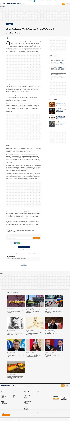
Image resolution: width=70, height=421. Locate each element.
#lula (12, 230)
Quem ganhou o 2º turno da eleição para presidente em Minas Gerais (52, 355)
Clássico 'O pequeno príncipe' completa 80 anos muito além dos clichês (34, 333)
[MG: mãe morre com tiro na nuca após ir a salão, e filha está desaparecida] (54, 301)
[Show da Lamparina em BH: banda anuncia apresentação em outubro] (52, 104)
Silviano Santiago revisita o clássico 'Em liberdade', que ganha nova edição (14, 333)
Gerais (2, 391)
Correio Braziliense (38, 392)
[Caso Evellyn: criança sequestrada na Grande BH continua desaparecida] (35, 345)
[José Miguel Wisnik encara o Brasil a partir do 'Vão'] (54, 323)
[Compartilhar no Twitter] (17, 243)
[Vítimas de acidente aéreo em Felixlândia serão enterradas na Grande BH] (16, 367)
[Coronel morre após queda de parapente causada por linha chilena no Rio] (52, 124)
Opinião (25, 392)
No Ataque (26, 408)
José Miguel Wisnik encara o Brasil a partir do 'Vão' (52, 332)
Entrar (68, 3)
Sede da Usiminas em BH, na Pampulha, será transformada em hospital (34, 311)
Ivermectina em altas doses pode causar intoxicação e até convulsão (16, 311)
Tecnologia (26, 403)
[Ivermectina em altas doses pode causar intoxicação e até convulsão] (16, 301)
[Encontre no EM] (60, 4)
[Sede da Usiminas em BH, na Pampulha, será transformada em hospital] (35, 301)
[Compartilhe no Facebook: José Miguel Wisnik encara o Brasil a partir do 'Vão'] (53, 330)
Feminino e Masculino (27, 401)
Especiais (25, 394)
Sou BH (14, 398)
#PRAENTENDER (27, 395)
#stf (33, 230)
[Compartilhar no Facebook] (15, 243)
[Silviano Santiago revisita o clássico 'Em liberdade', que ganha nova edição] (16, 323)
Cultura (2, 401)
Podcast (25, 407)
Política (22, 4)
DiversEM (2, 397)
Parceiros (14, 394)
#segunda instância (11, 231)
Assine (63, 3)
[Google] (24, 264)
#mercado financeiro (19, 230)
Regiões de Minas (27, 391)
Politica (4, 6)
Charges (25, 397)
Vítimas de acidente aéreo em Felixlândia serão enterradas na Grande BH (15, 377)
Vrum (14, 397)
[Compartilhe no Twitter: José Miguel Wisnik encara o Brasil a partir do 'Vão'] (54, 330)
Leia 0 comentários (23, 247)
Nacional (2, 395)
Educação (3, 402)
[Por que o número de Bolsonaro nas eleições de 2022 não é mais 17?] (16, 345)
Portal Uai (14, 391)
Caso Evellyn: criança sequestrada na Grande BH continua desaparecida (33, 355)
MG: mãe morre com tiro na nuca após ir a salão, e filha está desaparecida (53, 311)
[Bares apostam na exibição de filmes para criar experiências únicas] (52, 111)
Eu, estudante (37, 394)
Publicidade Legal (4, 403)
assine (30, 249)
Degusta (25, 402)
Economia (3, 394)
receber (36, 238)
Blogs (14, 395)
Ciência (25, 400)
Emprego (25, 396)
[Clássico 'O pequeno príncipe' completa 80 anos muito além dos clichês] (35, 323)
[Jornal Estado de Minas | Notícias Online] (13, 4)
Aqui (13, 396)
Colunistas (3, 400)
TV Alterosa (15, 392)
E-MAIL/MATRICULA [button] (24, 265)
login (27, 249)
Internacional (3, 396)
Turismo (25, 398)
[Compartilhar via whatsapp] (19, 243)
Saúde (2, 398)
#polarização (28, 230)
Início (1, 6)
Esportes (25, 404)
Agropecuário (26, 409)
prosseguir (6, 415)
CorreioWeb (37, 391)
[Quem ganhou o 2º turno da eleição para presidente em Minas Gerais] (54, 345)
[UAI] (34, 1)
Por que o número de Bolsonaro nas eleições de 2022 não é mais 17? (15, 355)
